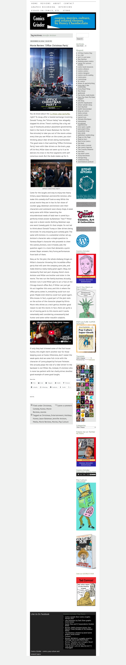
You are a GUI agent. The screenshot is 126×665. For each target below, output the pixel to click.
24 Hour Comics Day (85, 53)
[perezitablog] (91, 410)
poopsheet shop (83, 131)
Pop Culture (63, 422)
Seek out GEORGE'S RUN (85, 574)
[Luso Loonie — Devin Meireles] (78, 376)
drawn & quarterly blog (86, 83)
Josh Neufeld (82, 107)
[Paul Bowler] (87, 376)
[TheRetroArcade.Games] (83, 397)
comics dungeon (83, 73)
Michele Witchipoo (84, 119)
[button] (86, 452)
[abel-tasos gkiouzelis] (91, 380)
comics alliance (83, 69)
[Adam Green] (87, 384)
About (57, 3)
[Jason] (91, 402)
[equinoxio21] (87, 406)
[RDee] (91, 393)
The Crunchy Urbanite (85, 149)
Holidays (68, 415)
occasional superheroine (82, 124)
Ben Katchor (82, 59)
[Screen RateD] (83, 402)
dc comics (81, 81)
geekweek (81, 93)
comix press (82, 77)
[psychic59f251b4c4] (83, 393)
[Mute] (90, 474)
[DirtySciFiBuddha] (87, 367)
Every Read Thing (84, 89)
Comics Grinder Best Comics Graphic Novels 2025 (77, 617)
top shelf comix (83, 153)
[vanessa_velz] (78, 397)
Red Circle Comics (84, 141)
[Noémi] (83, 389)
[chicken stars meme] (78, 410)
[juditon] (78, 389)
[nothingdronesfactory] (83, 371)
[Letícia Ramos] (78, 371)
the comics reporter (85, 147)
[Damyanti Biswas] (87, 397)
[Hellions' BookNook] (83, 406)
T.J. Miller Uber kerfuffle (60, 113)
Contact (69, 3)
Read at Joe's (82, 139)
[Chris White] (83, 376)
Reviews (46, 3)
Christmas (47, 405)
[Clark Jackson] (91, 371)
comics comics (83, 71)
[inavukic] (83, 419)
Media (35, 422)
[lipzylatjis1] (78, 419)
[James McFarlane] (78, 406)
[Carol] (83, 367)
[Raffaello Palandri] (83, 384)
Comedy (36, 409)
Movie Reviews (45, 422)
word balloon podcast (86, 162)
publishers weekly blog (86, 135)
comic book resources (85, 67)
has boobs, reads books (86, 95)
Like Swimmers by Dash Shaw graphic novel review (78, 621)
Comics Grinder (36, 651)
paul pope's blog (84, 129)
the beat (81, 143)
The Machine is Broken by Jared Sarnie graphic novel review (78, 633)
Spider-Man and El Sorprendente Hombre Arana (79, 625)
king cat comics (83, 111)
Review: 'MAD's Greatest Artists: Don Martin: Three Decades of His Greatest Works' (78, 629)
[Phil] (83, 380)
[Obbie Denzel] (91, 367)
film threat (82, 91)
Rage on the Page (84, 137)
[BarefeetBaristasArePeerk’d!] (78, 415)
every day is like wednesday (83, 86)
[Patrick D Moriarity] (91, 406)
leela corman (82, 113)
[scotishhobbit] (78, 402)
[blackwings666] (91, 415)
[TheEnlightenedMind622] (87, 402)
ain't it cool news (84, 57)
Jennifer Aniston (59, 418)
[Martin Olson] (87, 410)
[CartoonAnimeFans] (91, 376)
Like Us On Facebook (40, 614)
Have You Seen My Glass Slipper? (86, 98)
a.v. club (81, 55)
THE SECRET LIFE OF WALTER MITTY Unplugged (78, 647)
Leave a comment (64, 405)
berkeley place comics (86, 61)
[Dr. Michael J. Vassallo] (87, 371)
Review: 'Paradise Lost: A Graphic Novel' (79, 642)
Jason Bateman (45, 418)
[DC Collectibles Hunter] (78, 380)
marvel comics (83, 115)
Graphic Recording (43, 7)
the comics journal (84, 145)
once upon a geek (84, 127)
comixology (82, 79)
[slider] (93, 474)
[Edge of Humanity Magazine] (87, 380)
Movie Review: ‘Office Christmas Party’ (49, 45)
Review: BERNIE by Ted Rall (75, 644)
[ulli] (91, 384)
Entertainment (57, 415)
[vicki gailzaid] (87, 389)
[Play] (78, 474)
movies (43, 412)
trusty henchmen (84, 155)
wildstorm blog (83, 160)
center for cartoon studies (84, 64)
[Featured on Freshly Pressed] (82, 247)
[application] (86, 474)
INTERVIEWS (65, 7)
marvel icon (82, 117)
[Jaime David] (78, 393)
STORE (66, 10)
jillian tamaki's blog (85, 105)
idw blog (81, 101)
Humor (43, 409)
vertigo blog (82, 157)
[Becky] (78, 367)
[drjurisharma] (83, 410)
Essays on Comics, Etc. (45, 10)
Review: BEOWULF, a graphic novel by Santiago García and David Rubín (78, 639)
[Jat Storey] (83, 415)
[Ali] (91, 397)
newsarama (82, 121)
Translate (91, 360)
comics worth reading (85, 75)
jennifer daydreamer (85, 103)
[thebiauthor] (91, 389)
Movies (55, 422)
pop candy (81, 133)
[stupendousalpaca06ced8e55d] (78, 384)
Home (34, 3)
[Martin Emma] (87, 393)
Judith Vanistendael (85, 109)
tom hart (81, 151)
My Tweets (80, 433)
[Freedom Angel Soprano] (87, 415)
